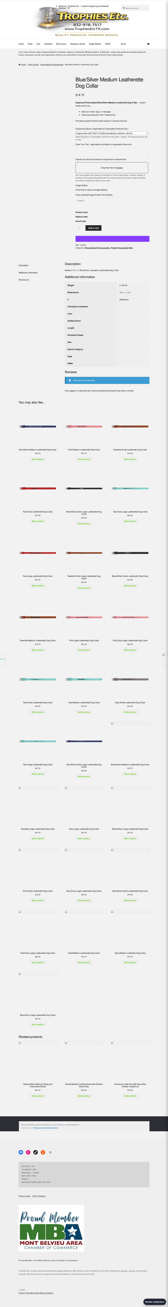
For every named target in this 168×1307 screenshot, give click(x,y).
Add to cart (93, 228)
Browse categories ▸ (154, 1301)
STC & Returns (39, 1196)
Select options (38, 459)
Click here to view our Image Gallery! (91, 189)
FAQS (107, 43)
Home (21, 43)
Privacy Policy (25, 1293)
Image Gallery (95, 43)
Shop (30, 43)
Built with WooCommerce (42, 1293)
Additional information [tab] (28, 272)
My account (61, 43)
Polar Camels (33, 64)
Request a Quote (77, 43)
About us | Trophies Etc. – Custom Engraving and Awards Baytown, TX (84, 7)
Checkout (48, 43)
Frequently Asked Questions (46, 1127)
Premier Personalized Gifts (122, 248)
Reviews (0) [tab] (24, 279)
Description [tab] (24, 265)
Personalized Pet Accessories (51, 64)
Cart (38, 43)
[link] (84, 24)
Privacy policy (25, 1196)
